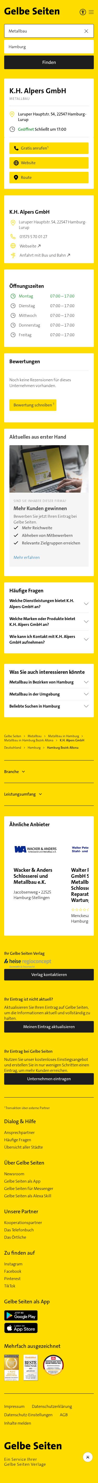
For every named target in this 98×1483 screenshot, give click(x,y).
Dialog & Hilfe (20, 1121)
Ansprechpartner (19, 1132)
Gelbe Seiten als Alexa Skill (27, 1196)
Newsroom (14, 1174)
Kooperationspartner (23, 1222)
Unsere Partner (21, 1211)
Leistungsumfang (20, 794)
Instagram (13, 1264)
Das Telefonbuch (19, 1230)
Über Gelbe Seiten (24, 1162)
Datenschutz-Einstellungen (28, 1415)
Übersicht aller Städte (23, 1147)
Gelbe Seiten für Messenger (28, 1188)
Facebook (12, 1271)
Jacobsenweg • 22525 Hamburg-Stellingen (33, 883)
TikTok (9, 1286)
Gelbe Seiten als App (22, 1181)
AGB (64, 1415)
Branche (11, 771)
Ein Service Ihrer (25, 1462)
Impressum (14, 1406)
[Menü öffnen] (91, 12)
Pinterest (12, 1278)
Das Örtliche (15, 1237)
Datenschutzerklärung (52, 1406)
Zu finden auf (19, 1252)
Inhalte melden (17, 1423)
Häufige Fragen (17, 1140)
